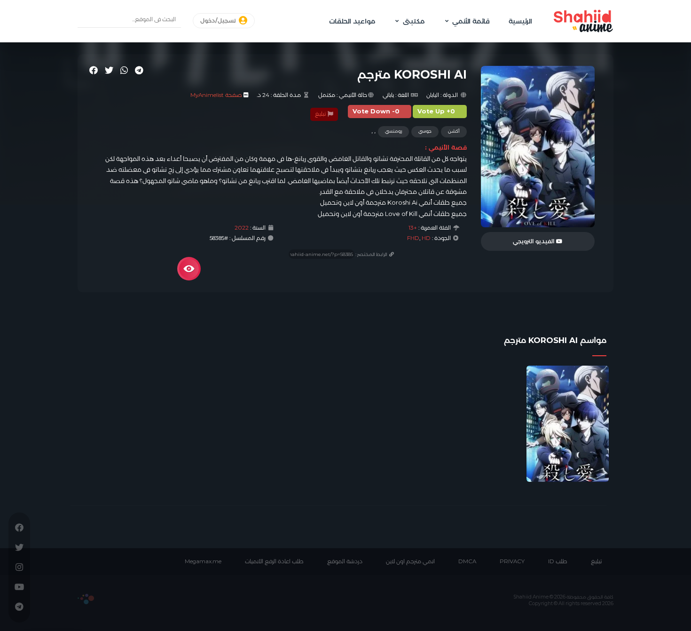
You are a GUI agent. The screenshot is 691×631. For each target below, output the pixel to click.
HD (426, 238)
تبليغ (321, 114)
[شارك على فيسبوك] (93, 70)
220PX (86, 599)
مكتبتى (413, 21)
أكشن (454, 131)
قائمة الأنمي (471, 21)
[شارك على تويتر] (109, 70)
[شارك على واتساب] (124, 70)
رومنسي (393, 131)
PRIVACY (512, 561)
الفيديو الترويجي (534, 241)
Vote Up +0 (436, 111)
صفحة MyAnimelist (216, 95)
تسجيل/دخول (218, 20)
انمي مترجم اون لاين (410, 561)
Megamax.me (203, 561)
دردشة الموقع (344, 561)
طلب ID (557, 561)
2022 (242, 227)
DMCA (467, 561)
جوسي (425, 131)
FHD (413, 238)
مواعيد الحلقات (352, 21)
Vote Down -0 (376, 111)
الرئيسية (520, 21)
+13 (412, 227)
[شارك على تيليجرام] (139, 70)
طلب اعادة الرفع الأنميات (274, 561)
